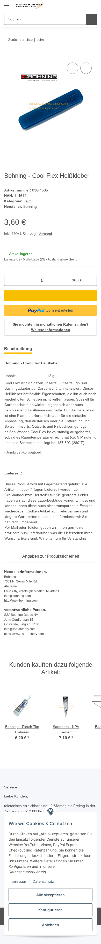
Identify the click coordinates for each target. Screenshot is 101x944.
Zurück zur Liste (20, 40)
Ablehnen (50, 925)
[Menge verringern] (10, 280)
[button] (76, 6)
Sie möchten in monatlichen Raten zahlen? (51, 327)
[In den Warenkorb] (8, 55)
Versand (45, 234)
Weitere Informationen (50, 330)
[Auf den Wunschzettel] (86, 68)
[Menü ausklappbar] (6, 3)
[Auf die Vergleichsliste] (72, 68)
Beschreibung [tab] (18, 349)
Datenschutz (43, 881)
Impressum (18, 881)
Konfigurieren (50, 910)
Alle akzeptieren (50, 895)
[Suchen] (91, 19)
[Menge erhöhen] (91, 280)
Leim (28, 201)
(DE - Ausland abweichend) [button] (59, 259)
